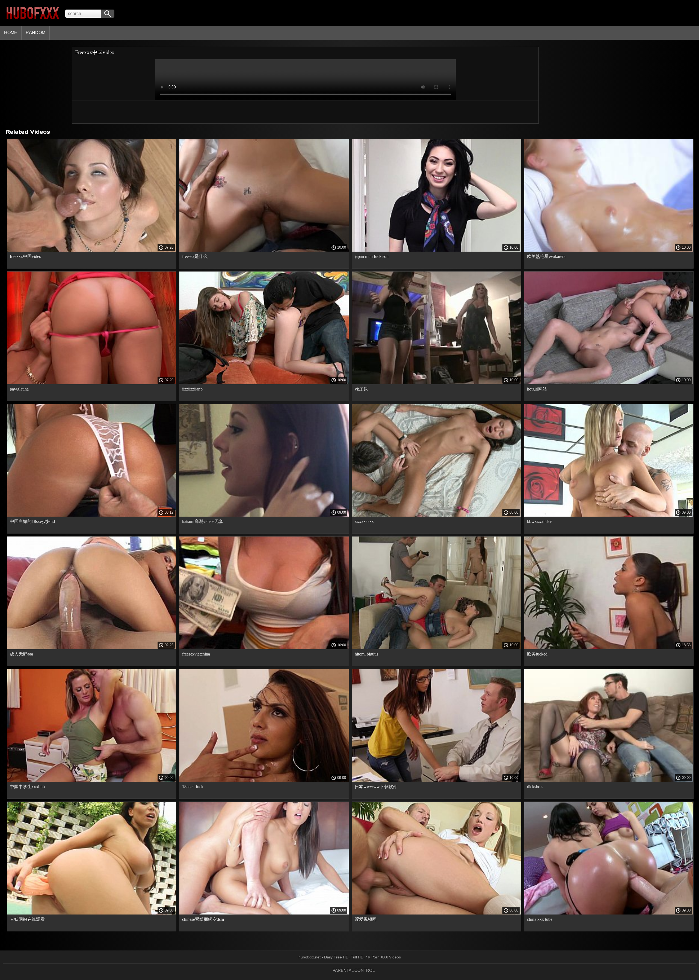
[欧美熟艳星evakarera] (608, 250)
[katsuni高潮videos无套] (263, 515)
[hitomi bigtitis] (436, 648)
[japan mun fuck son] (436, 250)
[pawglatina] (91, 383)
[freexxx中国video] (91, 250)
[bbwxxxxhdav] (608, 515)
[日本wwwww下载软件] (436, 780)
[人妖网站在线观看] (91, 913)
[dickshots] (608, 780)
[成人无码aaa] (91, 648)
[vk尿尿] (436, 383)
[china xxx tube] (608, 913)
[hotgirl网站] (608, 383)
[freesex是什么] (263, 250)
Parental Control (354, 970)
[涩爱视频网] (436, 913)
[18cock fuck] (263, 780)
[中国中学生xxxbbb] (91, 780)
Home (10, 32)
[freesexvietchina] (263, 648)
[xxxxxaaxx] (436, 515)
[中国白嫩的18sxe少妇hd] (91, 515)
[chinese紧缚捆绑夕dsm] (263, 913)
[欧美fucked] (608, 648)
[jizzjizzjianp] (263, 383)
